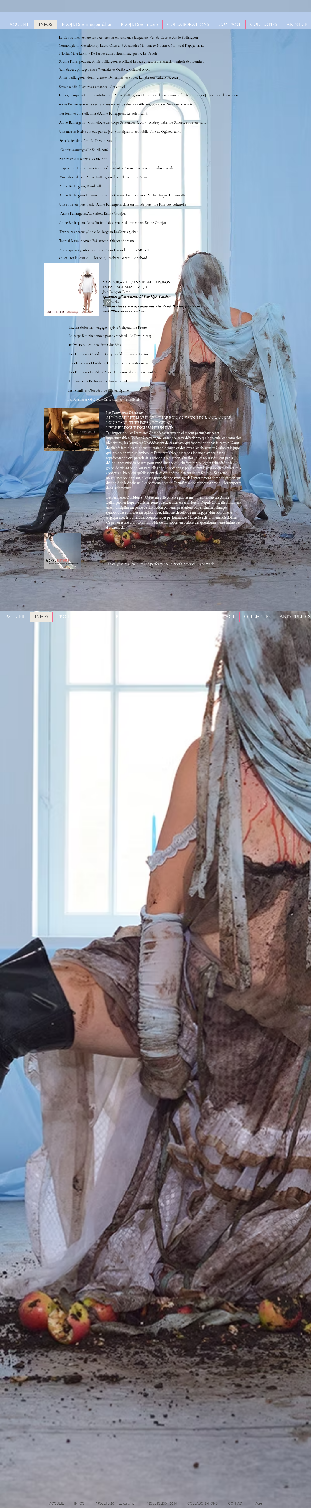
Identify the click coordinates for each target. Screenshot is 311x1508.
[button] (188, 24)
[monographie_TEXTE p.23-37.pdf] (108, 303)
